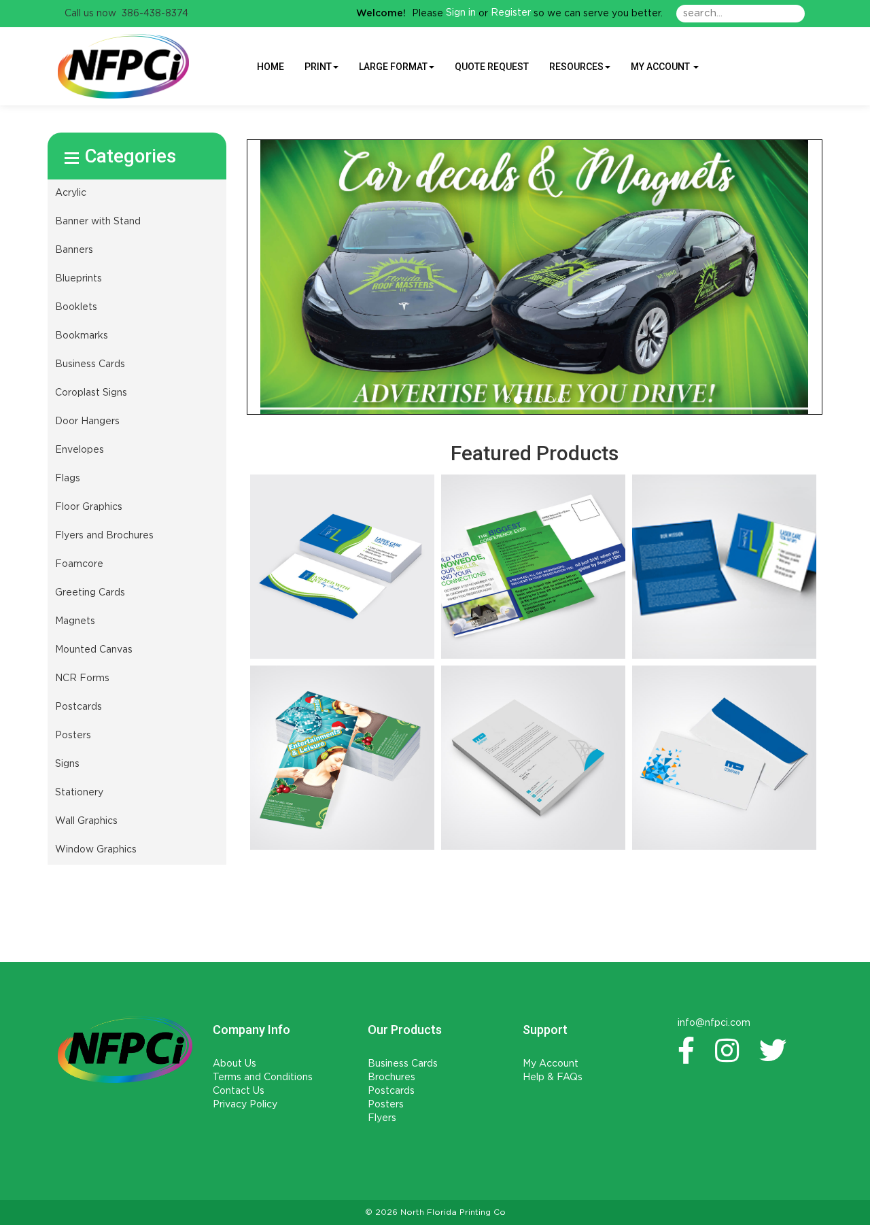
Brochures (391, 1077)
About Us (234, 1064)
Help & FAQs (552, 1077)
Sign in (461, 13)
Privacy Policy (245, 1104)
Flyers (382, 1118)
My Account (550, 1064)
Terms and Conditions (263, 1077)
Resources (576, 66)
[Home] (125, 1049)
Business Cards (403, 1064)
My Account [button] (661, 66)
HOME (270, 66)
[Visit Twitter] (776, 1050)
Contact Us (238, 1091)
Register (511, 13)
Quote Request (492, 66)
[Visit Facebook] (689, 1050)
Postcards (391, 1091)
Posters (386, 1104)
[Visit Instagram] (730, 1050)
